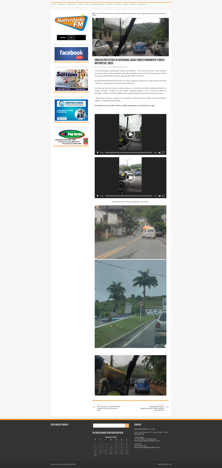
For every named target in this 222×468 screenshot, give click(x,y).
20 (105, 450)
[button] (130, 134)
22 (116, 450)
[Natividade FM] (111, 6)
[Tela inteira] (163, 152)
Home (96, 13)
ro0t (170, 464)
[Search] (127, 426)
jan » (95, 455)
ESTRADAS (109, 4)
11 (95, 447)
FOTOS (80, 4)
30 (121, 453)
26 (100, 453)
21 (111, 450)
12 (100, 447)
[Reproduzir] (98, 152)
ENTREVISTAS (71, 4)
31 (127, 453)
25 (95, 453)
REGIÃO (125, 4)
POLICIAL (118, 4)
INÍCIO (54, 4)
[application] (130, 134)
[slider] (128, 152)
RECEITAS (134, 4)
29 (116, 453)
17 (127, 447)
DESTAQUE (61, 4)
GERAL (87, 4)
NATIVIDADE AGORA (97, 4)
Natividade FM (162, 464)
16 (121, 447)
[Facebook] (155, 464)
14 (111, 447)
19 (100, 450)
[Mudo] (160, 152)
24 (127, 450)
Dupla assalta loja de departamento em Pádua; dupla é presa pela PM (152, 407)
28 (111, 453)
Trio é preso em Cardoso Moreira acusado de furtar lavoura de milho (108, 407)
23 (121, 450)
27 (105, 453)
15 (116, 447)
